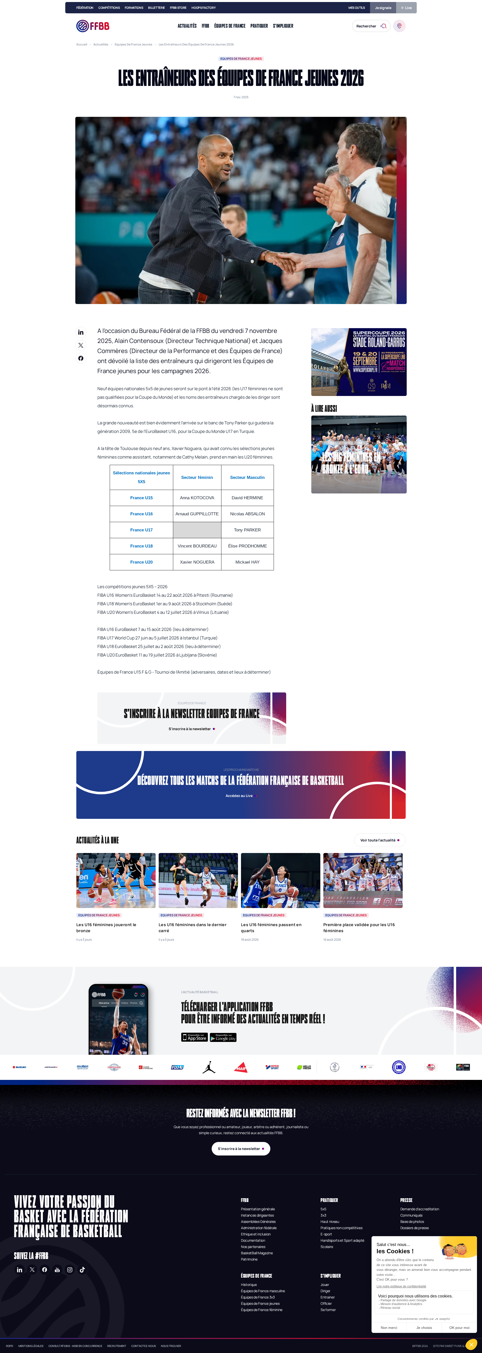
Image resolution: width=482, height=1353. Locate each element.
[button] (359, 362)
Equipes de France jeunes (133, 44)
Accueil (81, 44)
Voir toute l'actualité (377, 840)
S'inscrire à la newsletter (239, 1148)
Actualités (100, 44)
